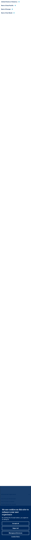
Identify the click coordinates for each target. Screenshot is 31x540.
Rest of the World (6, 13)
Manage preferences (15, 533)
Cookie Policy (15, 536)
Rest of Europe (6, 9)
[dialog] (15, 270)
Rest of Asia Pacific (7, 5)
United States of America (9, 2)
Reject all (15, 528)
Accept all (15, 523)
